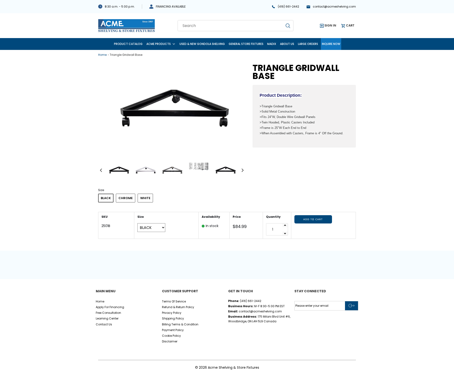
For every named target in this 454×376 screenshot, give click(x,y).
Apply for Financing (110, 307)
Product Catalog (128, 44)
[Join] (351, 305)
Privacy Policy (171, 313)
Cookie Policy (171, 336)
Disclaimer (169, 341)
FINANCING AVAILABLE (171, 6)
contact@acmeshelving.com (334, 6)
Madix (271, 44)
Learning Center (107, 318)
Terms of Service (174, 301)
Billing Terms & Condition (180, 324)
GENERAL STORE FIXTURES (246, 44)
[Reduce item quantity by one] (285, 233)
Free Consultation (108, 313)
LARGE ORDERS (308, 44)
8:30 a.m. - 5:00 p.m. (120, 6)
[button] (101, 170)
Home (102, 55)
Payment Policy (173, 330)
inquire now (331, 44)
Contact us (104, 324)
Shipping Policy (173, 318)
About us (287, 44)
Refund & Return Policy (178, 307)
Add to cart (313, 219)
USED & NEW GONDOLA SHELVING (202, 44)
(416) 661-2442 (288, 6)
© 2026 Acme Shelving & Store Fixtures (227, 367)
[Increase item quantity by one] (285, 225)
